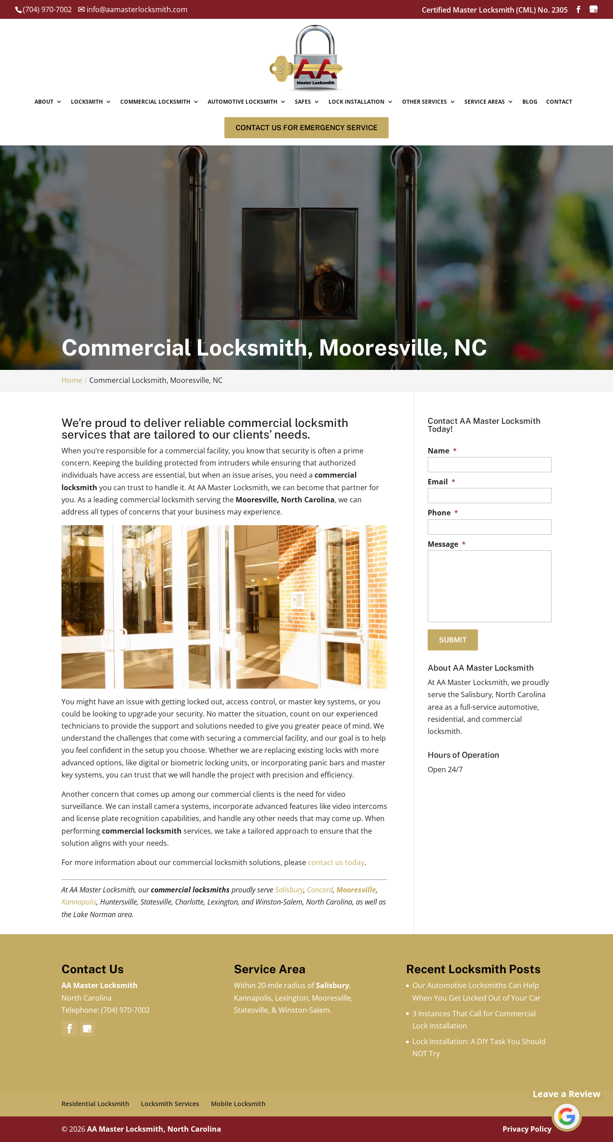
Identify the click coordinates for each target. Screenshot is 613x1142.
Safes (303, 101)
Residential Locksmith (95, 1103)
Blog (530, 101)
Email (441, 482)
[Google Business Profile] (87, 1029)
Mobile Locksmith (238, 1103)
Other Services (424, 101)
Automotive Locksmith (242, 101)
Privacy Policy (527, 1129)
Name (442, 451)
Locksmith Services (170, 1103)
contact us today (336, 862)
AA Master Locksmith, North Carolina (154, 1129)
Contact (559, 101)
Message (447, 544)
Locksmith (87, 101)
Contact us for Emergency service (306, 127)
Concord (320, 890)
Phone (443, 513)
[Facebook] (69, 1029)
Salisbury (289, 890)
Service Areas (484, 101)
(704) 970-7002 (125, 1010)
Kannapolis (78, 902)
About (44, 101)
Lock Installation (356, 101)
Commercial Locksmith (155, 101)
